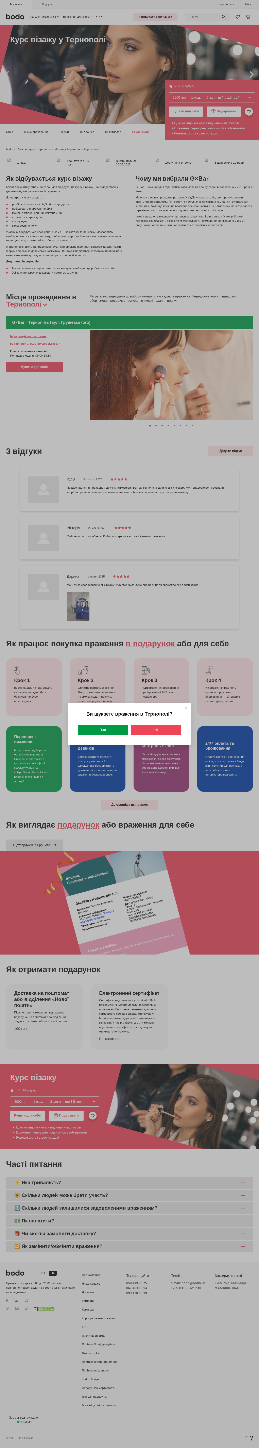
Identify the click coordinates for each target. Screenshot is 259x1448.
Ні (156, 730)
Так (103, 730)
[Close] (186, 708)
